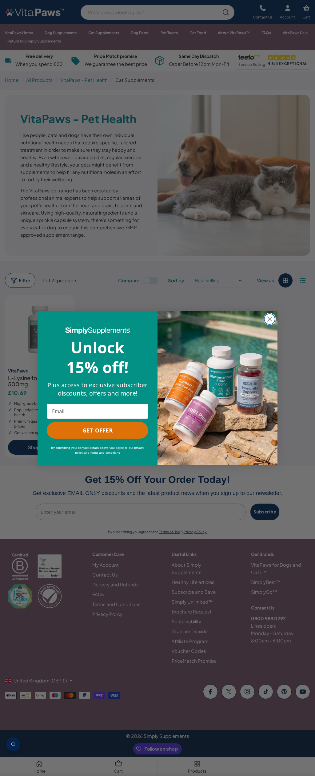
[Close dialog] (269, 319)
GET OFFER (97, 430)
